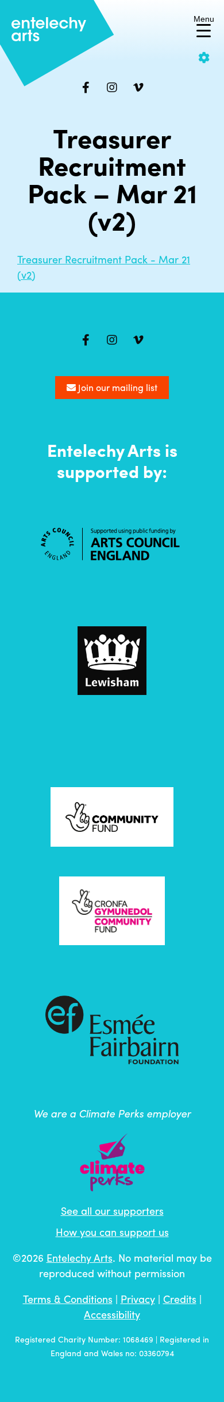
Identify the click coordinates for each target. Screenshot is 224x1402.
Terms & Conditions (68, 1299)
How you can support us (112, 1232)
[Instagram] (112, 87)
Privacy (138, 1299)
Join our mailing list (116, 387)
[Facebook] (85, 87)
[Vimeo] (138, 87)
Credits (179, 1299)
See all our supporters (112, 1210)
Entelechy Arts (80, 1257)
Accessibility (112, 1314)
